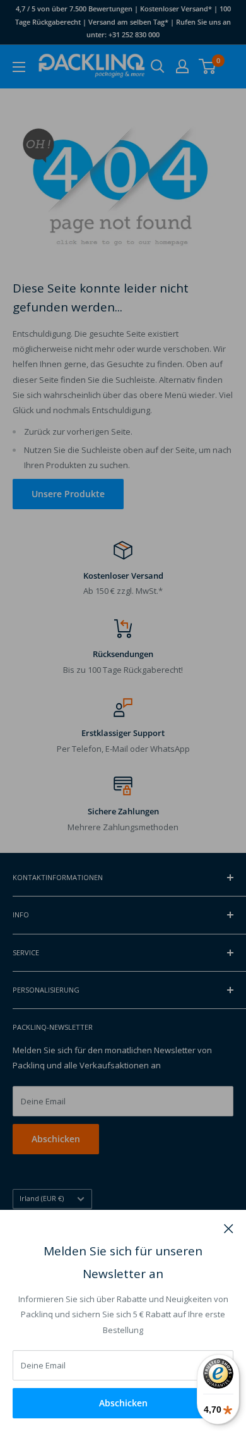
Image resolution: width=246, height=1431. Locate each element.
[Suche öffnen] (158, 66)
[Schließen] (228, 1227)
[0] (208, 66)
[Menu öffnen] (19, 67)
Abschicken (123, 1403)
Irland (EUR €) (42, 1198)
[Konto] (182, 66)
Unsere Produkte (68, 494)
